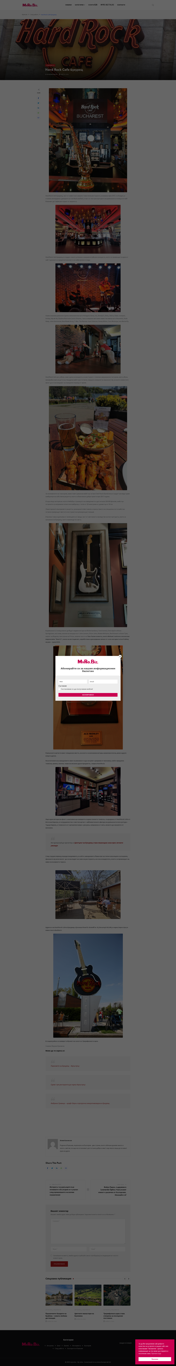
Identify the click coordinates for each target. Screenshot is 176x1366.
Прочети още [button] (156, 1353)
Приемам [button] (155, 1359)
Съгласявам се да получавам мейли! (77, 689)
